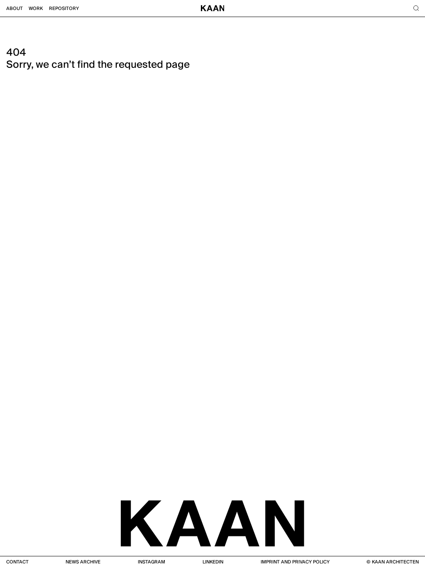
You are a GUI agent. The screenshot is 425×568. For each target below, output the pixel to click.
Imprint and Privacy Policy (295, 562)
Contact (17, 562)
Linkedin (213, 562)
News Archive (83, 562)
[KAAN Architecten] (212, 522)
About (14, 8)
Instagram (151, 562)
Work (36, 8)
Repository (64, 8)
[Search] (416, 8)
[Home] (213, 8)
